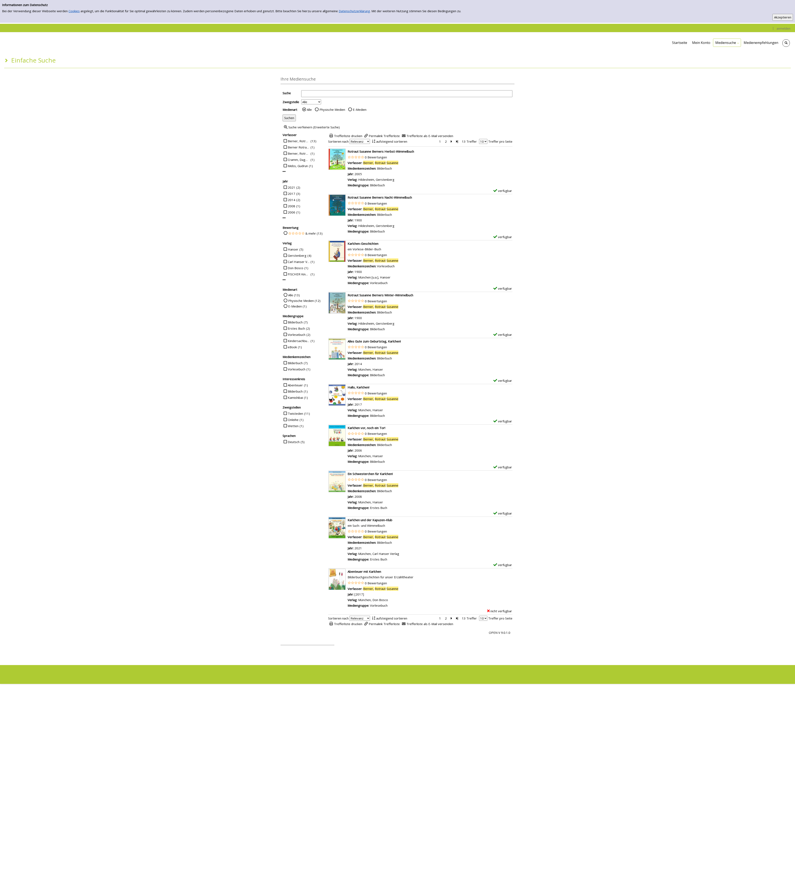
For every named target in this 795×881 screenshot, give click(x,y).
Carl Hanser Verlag (299, 262)
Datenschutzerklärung (354, 11)
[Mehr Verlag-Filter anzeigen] (284, 279)
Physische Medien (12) (304, 301)
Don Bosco (295, 268)
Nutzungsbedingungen (399, 674)
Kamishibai (295, 397)
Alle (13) (294, 295)
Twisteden (295, 413)
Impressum (430, 674)
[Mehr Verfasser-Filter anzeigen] (284, 171)
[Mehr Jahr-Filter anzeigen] (284, 217)
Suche (287, 93)
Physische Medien (332, 109)
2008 (291, 206)
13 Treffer (469, 141)
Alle (309, 109)
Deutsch (294, 442)
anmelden (783, 28)
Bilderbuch (295, 322)
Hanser (293, 249)
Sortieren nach (338, 141)
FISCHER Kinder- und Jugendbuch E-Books (299, 274)
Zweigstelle (291, 102)
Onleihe (293, 420)
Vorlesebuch (296, 335)
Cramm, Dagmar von (299, 160)
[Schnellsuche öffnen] (786, 43)
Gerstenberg (297, 255)
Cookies (74, 11)
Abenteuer (295, 385)
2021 (291, 187)
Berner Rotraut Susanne (299, 147)
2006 (291, 212)
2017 (291, 194)
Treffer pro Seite (500, 141)
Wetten (293, 426)
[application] (727, 43)
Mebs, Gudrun (298, 166)
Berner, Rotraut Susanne (299, 141)
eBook (292, 347)
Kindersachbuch (299, 341)
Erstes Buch (296, 328)
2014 (291, 200)
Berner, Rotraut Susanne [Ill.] (299, 153)
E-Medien (359, 109)
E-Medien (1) (297, 306)
